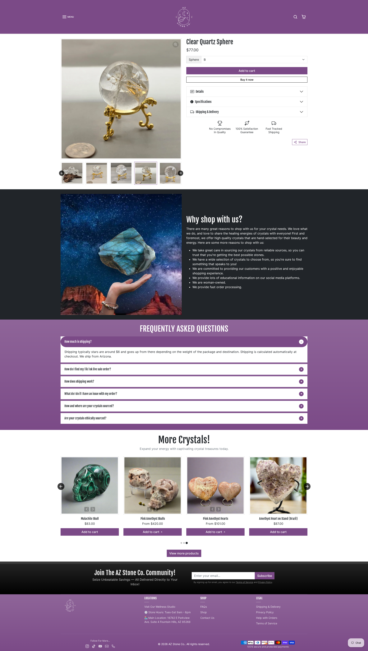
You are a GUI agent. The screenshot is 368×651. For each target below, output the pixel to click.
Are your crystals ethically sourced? (85, 418)
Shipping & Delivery (268, 606)
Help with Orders (266, 617)
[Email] (107, 645)
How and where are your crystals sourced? (89, 406)
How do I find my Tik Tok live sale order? (87, 369)
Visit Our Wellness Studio (159, 606)
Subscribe (264, 576)
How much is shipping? (78, 342)
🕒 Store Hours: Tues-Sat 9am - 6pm (167, 612)
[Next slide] (180, 173)
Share (302, 142)
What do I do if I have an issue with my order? (90, 394)
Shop (203, 612)
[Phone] (113, 645)
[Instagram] (87, 645)
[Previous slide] (61, 173)
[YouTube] (100, 645)
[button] (68, 17)
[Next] (93, 509)
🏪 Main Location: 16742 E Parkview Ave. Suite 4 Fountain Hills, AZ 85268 (167, 619)
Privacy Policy (265, 582)
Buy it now (247, 79)
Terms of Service (244, 582)
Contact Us (207, 617)
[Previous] (87, 509)
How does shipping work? (79, 381)
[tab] (181, 543)
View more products (184, 553)
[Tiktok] (93, 645)
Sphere (194, 59)
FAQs (203, 606)
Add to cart (247, 71)
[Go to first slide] (307, 486)
